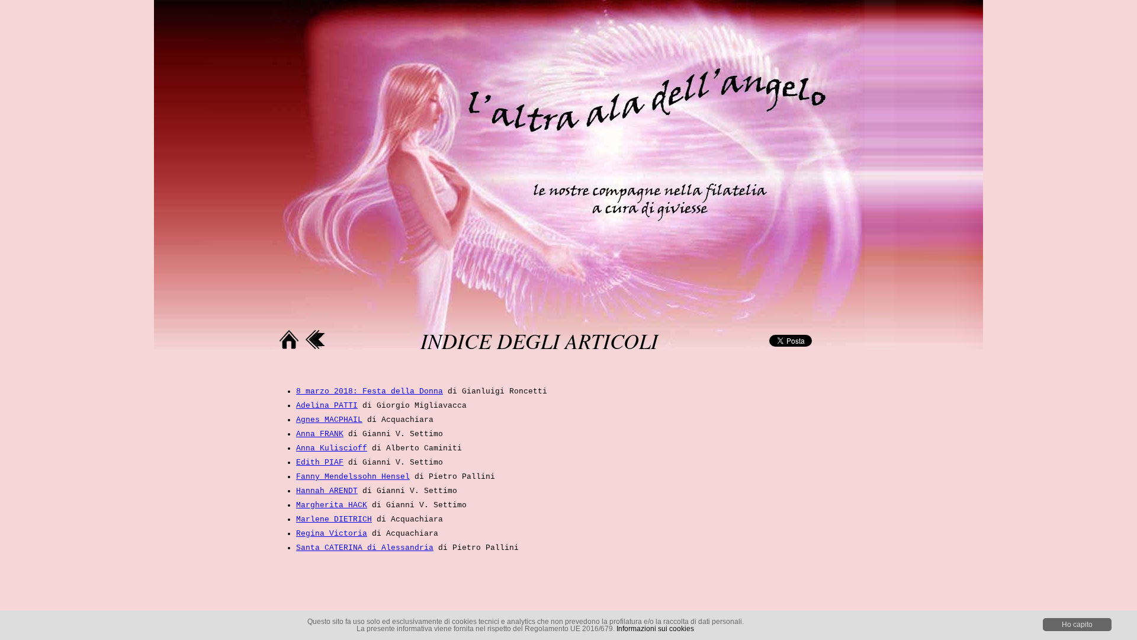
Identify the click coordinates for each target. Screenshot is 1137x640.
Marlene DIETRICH (334, 519)
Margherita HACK (331, 505)
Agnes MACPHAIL (329, 419)
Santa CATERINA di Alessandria (364, 547)
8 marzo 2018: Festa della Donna (369, 391)
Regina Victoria (331, 533)
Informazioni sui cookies (655, 629)
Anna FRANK (319, 434)
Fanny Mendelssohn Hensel (353, 476)
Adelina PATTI (327, 405)
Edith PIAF (319, 462)
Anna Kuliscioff (331, 448)
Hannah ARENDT (327, 491)
